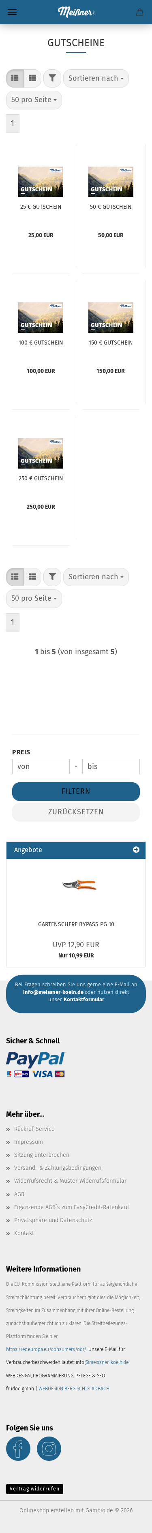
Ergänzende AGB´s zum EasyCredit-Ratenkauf (71, 1207)
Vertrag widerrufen (35, 1489)
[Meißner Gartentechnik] (76, 12)
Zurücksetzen (76, 811)
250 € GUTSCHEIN (41, 478)
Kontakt (24, 1233)
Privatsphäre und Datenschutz (53, 1220)
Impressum (28, 1142)
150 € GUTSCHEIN (111, 342)
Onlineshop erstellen (46, 1510)
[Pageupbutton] (130, 1521)
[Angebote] (136, 850)
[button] (15, 78)
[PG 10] (76, 885)
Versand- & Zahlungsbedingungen (57, 1168)
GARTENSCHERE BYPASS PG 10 (76, 924)
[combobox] (96, 78)
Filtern (76, 791)
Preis (21, 752)
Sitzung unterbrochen (41, 1155)
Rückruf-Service (34, 1129)
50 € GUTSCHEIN (111, 206)
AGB (19, 1194)
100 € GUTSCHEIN (41, 342)
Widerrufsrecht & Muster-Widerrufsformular (70, 1181)
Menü (12, 12)
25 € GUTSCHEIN (41, 206)
